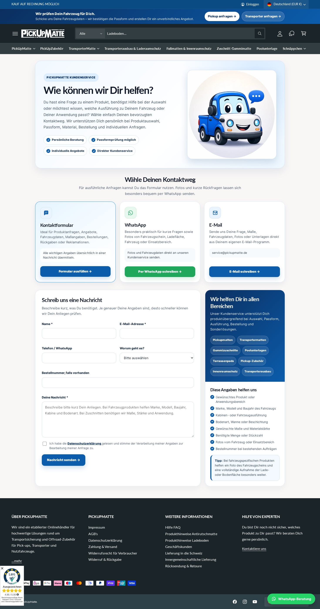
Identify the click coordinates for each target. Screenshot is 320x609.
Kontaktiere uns (254, 548)
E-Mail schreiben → (244, 272)
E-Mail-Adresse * (133, 324)
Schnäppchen (292, 48)
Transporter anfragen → (263, 16)
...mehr (17, 561)
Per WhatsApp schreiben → (160, 272)
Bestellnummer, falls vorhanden (65, 373)
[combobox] (185, 34)
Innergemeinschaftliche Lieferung (190, 559)
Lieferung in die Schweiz (183, 553)
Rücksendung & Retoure (183, 566)
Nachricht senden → (63, 460)
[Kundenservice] (292, 34)
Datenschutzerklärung (84, 443)
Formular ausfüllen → (75, 271)
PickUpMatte (21, 48)
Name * (47, 324)
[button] (15, 34)
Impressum (96, 527)
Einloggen (252, 4)
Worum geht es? (132, 348)
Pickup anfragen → (222, 16)
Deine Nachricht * (55, 397)
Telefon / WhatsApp (57, 348)
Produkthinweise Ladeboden (187, 540)
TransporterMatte (82, 48)
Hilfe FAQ (172, 527)
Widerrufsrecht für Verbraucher (112, 553)
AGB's (93, 534)
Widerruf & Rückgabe (104, 559)
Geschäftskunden (178, 546)
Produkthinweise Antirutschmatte (191, 534)
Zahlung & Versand (102, 546)
